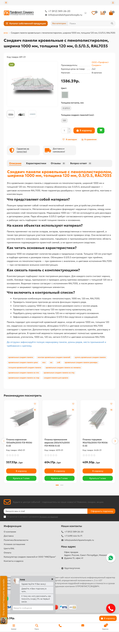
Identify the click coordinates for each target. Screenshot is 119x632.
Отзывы (57, 163)
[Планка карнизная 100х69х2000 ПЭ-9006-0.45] (21, 418)
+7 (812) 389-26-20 (59, 11)
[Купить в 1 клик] (100, 130)
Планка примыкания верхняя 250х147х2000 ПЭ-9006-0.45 (57, 442)
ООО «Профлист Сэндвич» (100, 64)
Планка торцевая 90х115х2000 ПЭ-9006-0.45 (95, 442)
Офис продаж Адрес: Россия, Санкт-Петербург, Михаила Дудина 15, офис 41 (86, 555)
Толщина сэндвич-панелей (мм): (77, 115)
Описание (15, 163)
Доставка (8, 536)
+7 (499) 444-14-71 (73, 536)
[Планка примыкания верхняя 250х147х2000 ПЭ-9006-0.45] (59, 418)
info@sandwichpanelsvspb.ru (65, 14)
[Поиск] (112, 23)
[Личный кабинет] (113, 2)
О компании (10, 531)
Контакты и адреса (13, 561)
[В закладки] (35, 404)
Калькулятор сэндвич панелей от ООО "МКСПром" (30, 557)
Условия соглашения (14, 544)
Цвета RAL (9, 548)
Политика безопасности (16, 540)
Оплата (7, 552)
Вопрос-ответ (80, 163)
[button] (4, 441)
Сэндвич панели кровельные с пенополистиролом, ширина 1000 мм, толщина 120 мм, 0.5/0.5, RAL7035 (59, 173)
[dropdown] (6, 2)
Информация (12, 526)
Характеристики (36, 163)
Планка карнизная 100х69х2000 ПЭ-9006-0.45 (19, 442)
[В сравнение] (35, 410)
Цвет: (64, 88)
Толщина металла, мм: (72, 102)
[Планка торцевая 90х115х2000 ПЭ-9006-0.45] (98, 418)
